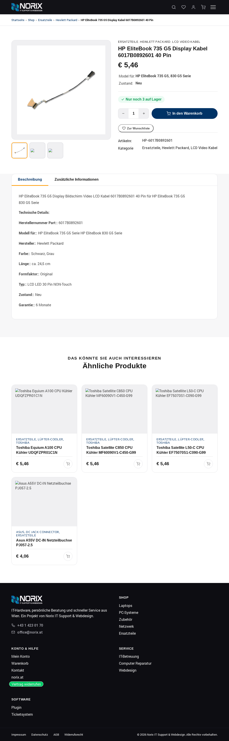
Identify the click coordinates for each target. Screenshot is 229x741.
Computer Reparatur (135, 663)
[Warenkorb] (203, 7)
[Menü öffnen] (213, 7)
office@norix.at (30, 632)
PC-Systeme (128, 612)
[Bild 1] (19, 150)
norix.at (17, 677)
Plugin (16, 707)
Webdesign (127, 670)
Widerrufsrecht (73, 734)
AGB (56, 734)
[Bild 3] (55, 150)
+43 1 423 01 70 (30, 625)
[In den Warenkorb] (68, 463)
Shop (31, 20)
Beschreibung (30, 179)
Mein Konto (20, 656)
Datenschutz (39, 734)
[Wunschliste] (183, 7)
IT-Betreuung (129, 656)
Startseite (17, 20)
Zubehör (125, 619)
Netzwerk (126, 626)
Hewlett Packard (66, 20)
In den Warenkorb (187, 113)
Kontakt (17, 670)
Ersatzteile (45, 20)
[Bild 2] (37, 150)
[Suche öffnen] (173, 7)
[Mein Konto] (193, 7)
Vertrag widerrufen (26, 684)
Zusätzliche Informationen (77, 179)
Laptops (125, 605)
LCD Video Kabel (186, 41)
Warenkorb (19, 663)
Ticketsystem (22, 714)
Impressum (18, 734)
